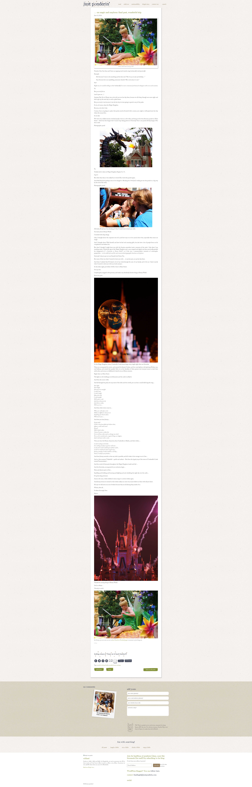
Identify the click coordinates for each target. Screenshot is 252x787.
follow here (155, 771)
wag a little (146, 747)
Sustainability (135, 4)
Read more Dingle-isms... (89, 767)
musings (119, 665)
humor (114, 665)
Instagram (145, 780)
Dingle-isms (145, 4)
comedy (110, 665)
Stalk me (126, 4)
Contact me (155, 4)
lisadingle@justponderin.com (145, 774)
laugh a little (114, 747)
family (106, 665)
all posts (104, 747)
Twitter (141, 780)
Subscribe (156, 765)
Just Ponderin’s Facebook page (119, 640)
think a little (136, 747)
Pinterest (138, 780)
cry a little (125, 747)
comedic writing (101, 665)
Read (119, 4)
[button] (126, 41)
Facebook (134, 780)
